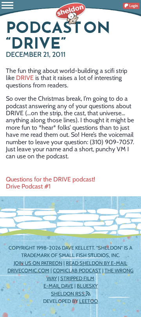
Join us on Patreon (38, 263)
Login (133, 5)
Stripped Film (77, 278)
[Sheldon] (70, 13)
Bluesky (87, 286)
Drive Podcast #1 (28, 186)
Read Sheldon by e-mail (96, 263)
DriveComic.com (28, 270)
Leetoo (88, 301)
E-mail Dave (58, 286)
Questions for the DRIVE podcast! (50, 179)
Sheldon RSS (68, 293)
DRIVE (25, 78)
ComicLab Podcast (77, 270)
